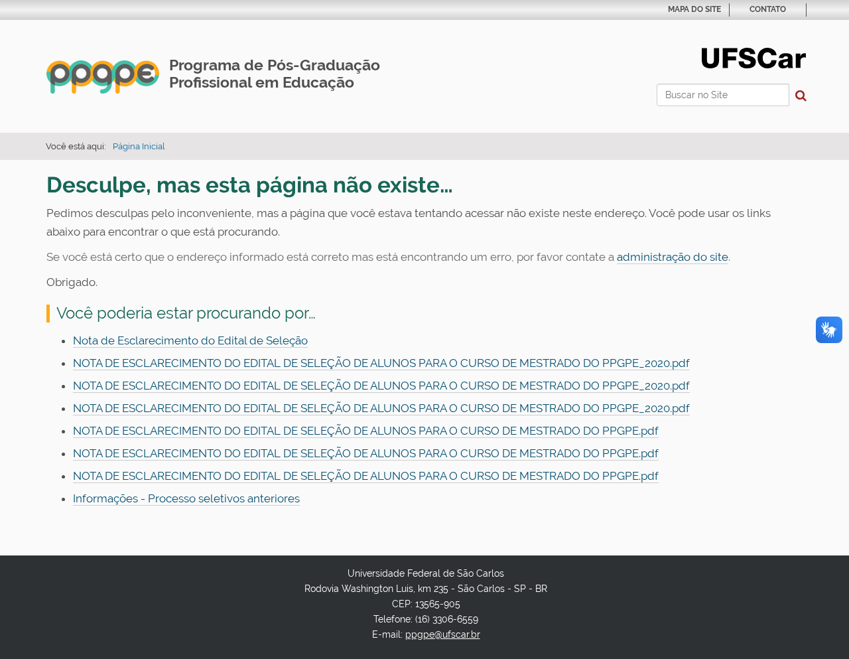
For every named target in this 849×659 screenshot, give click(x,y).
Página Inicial (139, 146)
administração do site (672, 256)
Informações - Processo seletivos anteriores (186, 498)
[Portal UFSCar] (754, 57)
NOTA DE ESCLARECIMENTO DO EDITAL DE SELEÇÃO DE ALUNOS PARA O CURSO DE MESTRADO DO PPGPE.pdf (366, 430)
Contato (768, 9)
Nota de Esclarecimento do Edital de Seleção (190, 340)
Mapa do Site (694, 9)
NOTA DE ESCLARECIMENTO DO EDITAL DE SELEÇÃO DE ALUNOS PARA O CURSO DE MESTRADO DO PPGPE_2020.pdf (381, 363)
